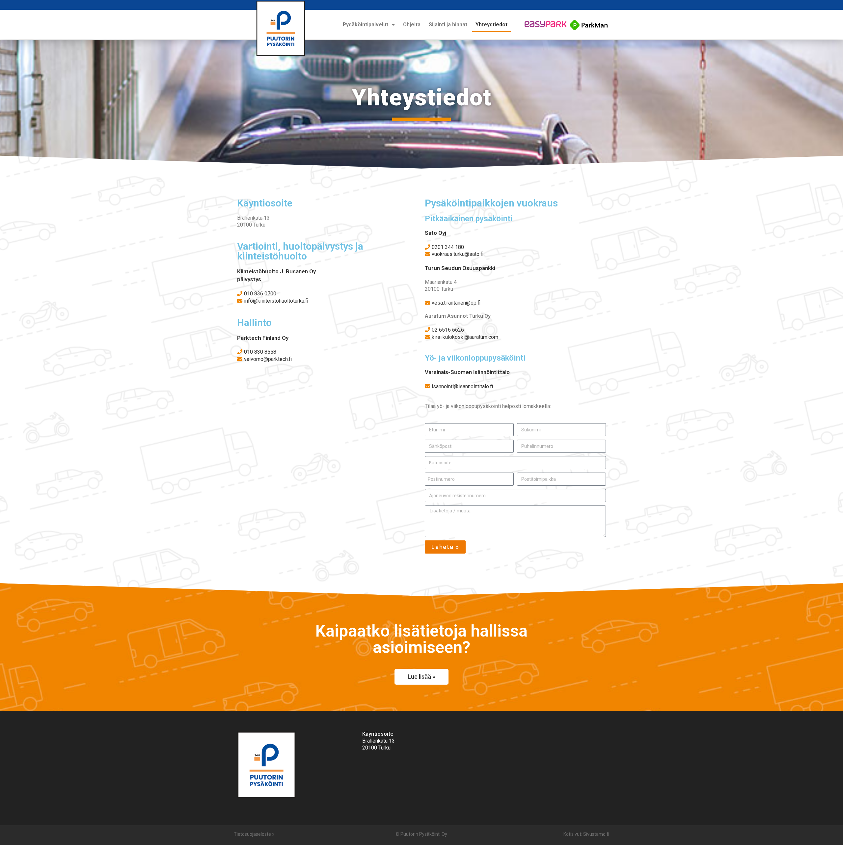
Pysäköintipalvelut (365, 24)
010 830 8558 (260, 352)
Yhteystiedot (491, 24)
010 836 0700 (260, 293)
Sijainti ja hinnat (448, 24)
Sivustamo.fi (596, 834)
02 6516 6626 (448, 330)
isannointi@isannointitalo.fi (462, 386)
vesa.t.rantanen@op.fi (456, 303)
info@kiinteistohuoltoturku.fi (276, 301)
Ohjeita (412, 24)
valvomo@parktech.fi (268, 359)
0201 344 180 (448, 247)
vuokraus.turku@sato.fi (457, 254)
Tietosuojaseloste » (254, 834)
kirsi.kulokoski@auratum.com (465, 337)
